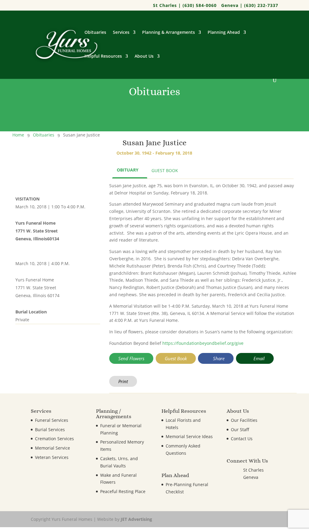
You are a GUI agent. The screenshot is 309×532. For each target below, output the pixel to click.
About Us (144, 56)
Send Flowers (131, 358)
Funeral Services (51, 420)
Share (218, 358)
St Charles (253, 470)
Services (121, 32)
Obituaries (95, 32)
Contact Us (242, 438)
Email (258, 358)
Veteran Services (51, 457)
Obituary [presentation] (128, 170)
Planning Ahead (224, 32)
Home (18, 135)
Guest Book (176, 358)
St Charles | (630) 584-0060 (185, 5)
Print (123, 381)
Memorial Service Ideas (189, 436)
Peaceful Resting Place (122, 491)
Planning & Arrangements (168, 32)
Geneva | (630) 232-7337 (249, 5)
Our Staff (240, 429)
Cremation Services (54, 438)
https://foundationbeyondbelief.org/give (203, 343)
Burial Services (50, 429)
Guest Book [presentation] (164, 170)
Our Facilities (244, 420)
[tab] (129, 170)
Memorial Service (52, 448)
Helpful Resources (103, 56)
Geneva (250, 477)
